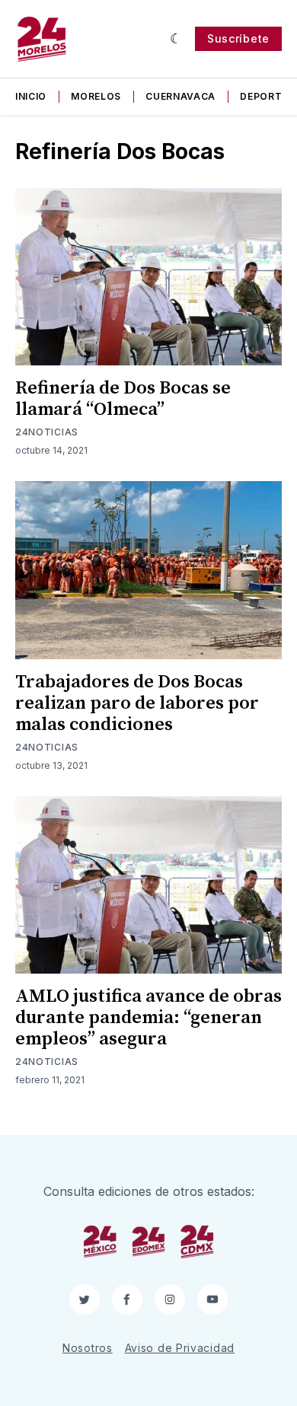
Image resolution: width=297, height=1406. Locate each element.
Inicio (30, 96)
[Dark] (176, 38)
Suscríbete (238, 38)
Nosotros (87, 1347)
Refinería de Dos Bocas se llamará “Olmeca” (123, 399)
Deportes (267, 96)
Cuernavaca (180, 96)
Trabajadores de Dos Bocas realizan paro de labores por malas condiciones (137, 703)
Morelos (96, 96)
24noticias (46, 432)
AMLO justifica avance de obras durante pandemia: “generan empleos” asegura (148, 1018)
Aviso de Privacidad (180, 1347)
